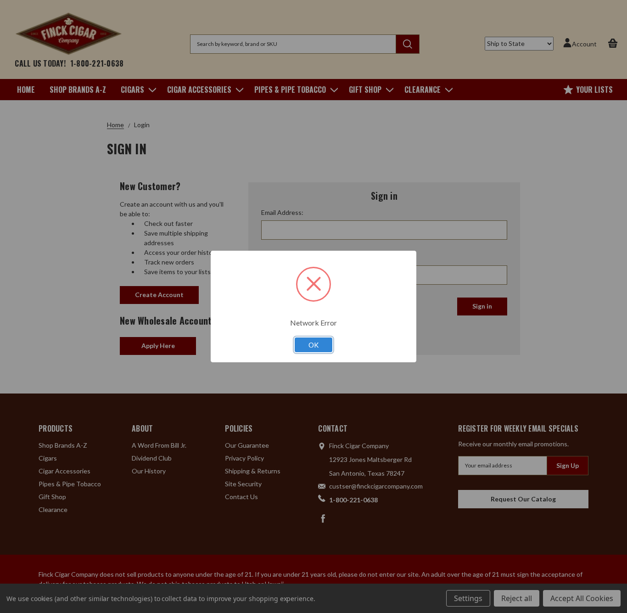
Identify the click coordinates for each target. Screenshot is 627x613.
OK (313, 345)
